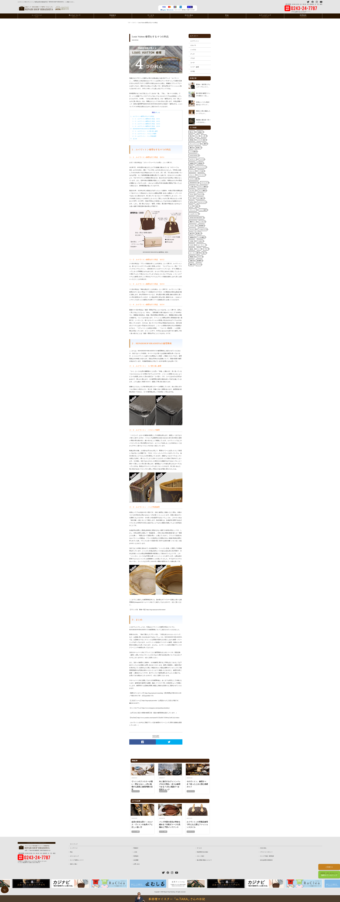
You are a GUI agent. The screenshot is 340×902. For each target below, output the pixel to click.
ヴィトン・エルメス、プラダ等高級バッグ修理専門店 (43, 8)
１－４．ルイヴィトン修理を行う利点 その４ (146, 126)
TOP (129, 22)
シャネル (193, 49)
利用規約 (303, 16)
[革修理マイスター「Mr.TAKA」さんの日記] (170, 898)
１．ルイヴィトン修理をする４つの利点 (142, 116)
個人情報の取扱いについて (204, 860)
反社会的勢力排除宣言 (266, 860)
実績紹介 (112, 16)
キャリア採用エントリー (77, 860)
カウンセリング (265, 16)
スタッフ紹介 (200, 856)
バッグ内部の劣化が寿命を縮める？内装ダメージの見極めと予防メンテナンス (169, 824)
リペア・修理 (194, 67)
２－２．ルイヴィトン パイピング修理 (144, 133)
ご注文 (135, 852)
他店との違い (73, 864)
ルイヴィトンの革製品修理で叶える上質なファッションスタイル (197, 824)
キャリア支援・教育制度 (267, 856)
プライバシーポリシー (266, 852)
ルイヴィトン (194, 41)
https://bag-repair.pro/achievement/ (155, 609)
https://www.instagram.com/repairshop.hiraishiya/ (156, 708)
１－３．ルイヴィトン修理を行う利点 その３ (146, 123)
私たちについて (75, 16)
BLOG (134, 22)
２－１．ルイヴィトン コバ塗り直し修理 (145, 131)
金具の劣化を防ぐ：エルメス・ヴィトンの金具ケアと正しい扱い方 (142, 824)
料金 (227, 16)
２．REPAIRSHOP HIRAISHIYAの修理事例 (142, 128)
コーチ (192, 62)
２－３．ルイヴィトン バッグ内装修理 (144, 136)
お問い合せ (136, 864)
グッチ (192, 54)
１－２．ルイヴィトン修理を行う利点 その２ (146, 121)
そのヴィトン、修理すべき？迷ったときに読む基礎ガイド (197, 784)
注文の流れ (189, 16)
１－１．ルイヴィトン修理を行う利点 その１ (146, 119)
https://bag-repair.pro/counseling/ (154, 693)
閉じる (157, 112)
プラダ (192, 58)
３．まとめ (133, 138)
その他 (192, 71)
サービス (151, 16)
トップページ (37, 16)
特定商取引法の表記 (202, 852)
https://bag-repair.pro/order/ (149, 700)
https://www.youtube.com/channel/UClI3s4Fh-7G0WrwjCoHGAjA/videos (158, 717)
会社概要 (135, 860)
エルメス (193, 45)
